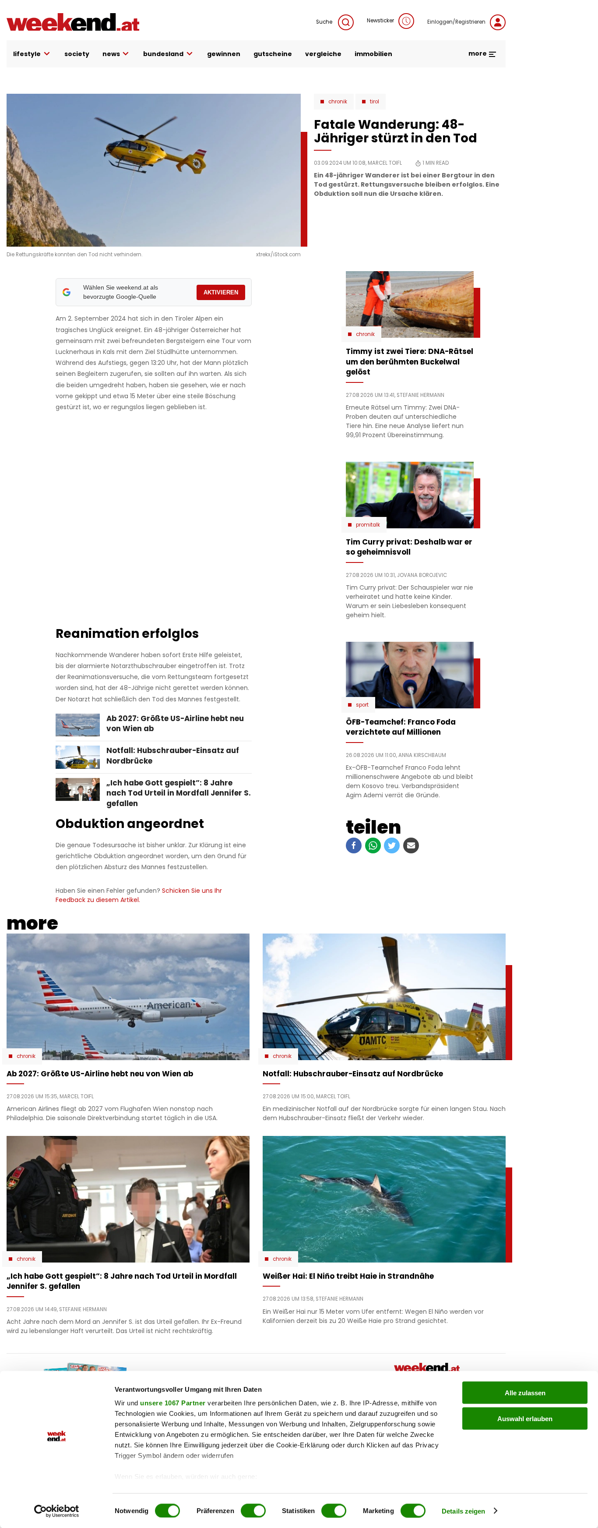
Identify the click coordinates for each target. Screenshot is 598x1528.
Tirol (374, 101)
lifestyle (27, 54)
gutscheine (272, 54)
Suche (325, 21)
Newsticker (380, 20)
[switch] (253, 1510)
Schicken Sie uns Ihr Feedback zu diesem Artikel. (139, 895)
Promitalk (368, 524)
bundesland (163, 54)
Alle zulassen (525, 1393)
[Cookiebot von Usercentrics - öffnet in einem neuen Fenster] (56, 1510)
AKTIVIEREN (221, 292)
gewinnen (223, 54)
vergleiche (323, 54)
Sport (362, 704)
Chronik (337, 101)
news (111, 54)
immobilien (373, 54)
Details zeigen (463, 1510)
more (478, 53)
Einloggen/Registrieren (456, 21)
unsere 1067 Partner (173, 1403)
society (76, 54)
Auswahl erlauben (524, 1418)
